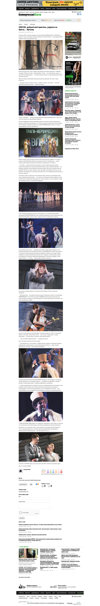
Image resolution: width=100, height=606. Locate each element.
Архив (53, 12)
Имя (20, 496)
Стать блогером (44, 598)
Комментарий (22, 501)
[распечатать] (31, 485)
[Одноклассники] (38, 484)
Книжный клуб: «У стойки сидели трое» (48, 568)
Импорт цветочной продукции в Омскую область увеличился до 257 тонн (70, 556)
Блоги (50, 12)
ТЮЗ (20, 480)
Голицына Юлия (26, 469)
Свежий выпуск (22, 12)
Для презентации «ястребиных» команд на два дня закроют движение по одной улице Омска (48, 556)
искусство (27, 480)
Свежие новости (70, 90)
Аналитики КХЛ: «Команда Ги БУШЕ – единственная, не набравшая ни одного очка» (70, 550)
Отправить (22, 517)
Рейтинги (46, 12)
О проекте (31, 598)
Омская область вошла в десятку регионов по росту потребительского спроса (73, 133)
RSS (55, 598)
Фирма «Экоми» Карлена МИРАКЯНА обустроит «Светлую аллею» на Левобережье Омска (73, 119)
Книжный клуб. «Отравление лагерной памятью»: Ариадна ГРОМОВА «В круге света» (48, 550)
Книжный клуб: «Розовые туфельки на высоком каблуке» (33, 534)
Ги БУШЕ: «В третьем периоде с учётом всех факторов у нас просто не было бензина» (70, 566)
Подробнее (61, 603)
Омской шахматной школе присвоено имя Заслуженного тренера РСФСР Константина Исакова (72, 95)
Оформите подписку (32, 585)
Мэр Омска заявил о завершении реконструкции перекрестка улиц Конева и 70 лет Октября (73, 112)
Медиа (27, 12)
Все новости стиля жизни (24, 577)
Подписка (51, 598)
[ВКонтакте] (36, 484)
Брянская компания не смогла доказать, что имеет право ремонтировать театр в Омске (40, 524)
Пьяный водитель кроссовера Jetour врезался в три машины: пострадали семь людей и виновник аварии (72, 104)
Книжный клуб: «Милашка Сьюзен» (70, 561)
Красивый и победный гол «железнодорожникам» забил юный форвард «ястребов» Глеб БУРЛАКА (49, 563)
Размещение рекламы (23, 598)
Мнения (41, 12)
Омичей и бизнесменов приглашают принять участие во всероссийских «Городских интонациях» (73, 141)
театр (22, 480)
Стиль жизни (23, 546)
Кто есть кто (32, 12)
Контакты (37, 598)
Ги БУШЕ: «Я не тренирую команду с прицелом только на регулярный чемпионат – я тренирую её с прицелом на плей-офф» (28, 570)
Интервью (37, 12)
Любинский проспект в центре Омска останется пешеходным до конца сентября (72, 126)
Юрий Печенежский (35, 480)
